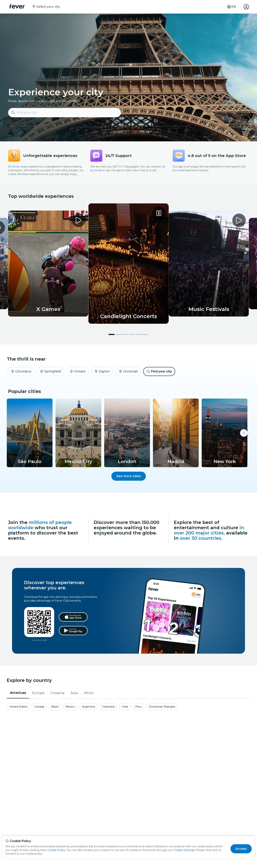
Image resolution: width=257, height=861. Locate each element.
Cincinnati (130, 371)
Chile (125, 706)
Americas (18, 693)
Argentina (88, 706)
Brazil (54, 706)
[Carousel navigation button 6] (145, 334)
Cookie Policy (56, 850)
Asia (74, 693)
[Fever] (17, 6)
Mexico (70, 706)
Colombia (108, 706)
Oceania (57, 693)
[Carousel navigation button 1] (112, 334)
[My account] (246, 6)
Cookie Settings (184, 850)
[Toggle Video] (128, 263)
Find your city (161, 371)
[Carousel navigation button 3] (125, 334)
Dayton (104, 371)
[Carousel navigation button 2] (118, 334)
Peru (138, 706)
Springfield (52, 371)
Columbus (23, 371)
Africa (89, 693)
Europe (38, 693)
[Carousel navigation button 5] (139, 334)
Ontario (80, 371)
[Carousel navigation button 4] (132, 334)
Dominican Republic (162, 706)
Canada (39, 706)
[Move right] (244, 433)
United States (18, 706)
